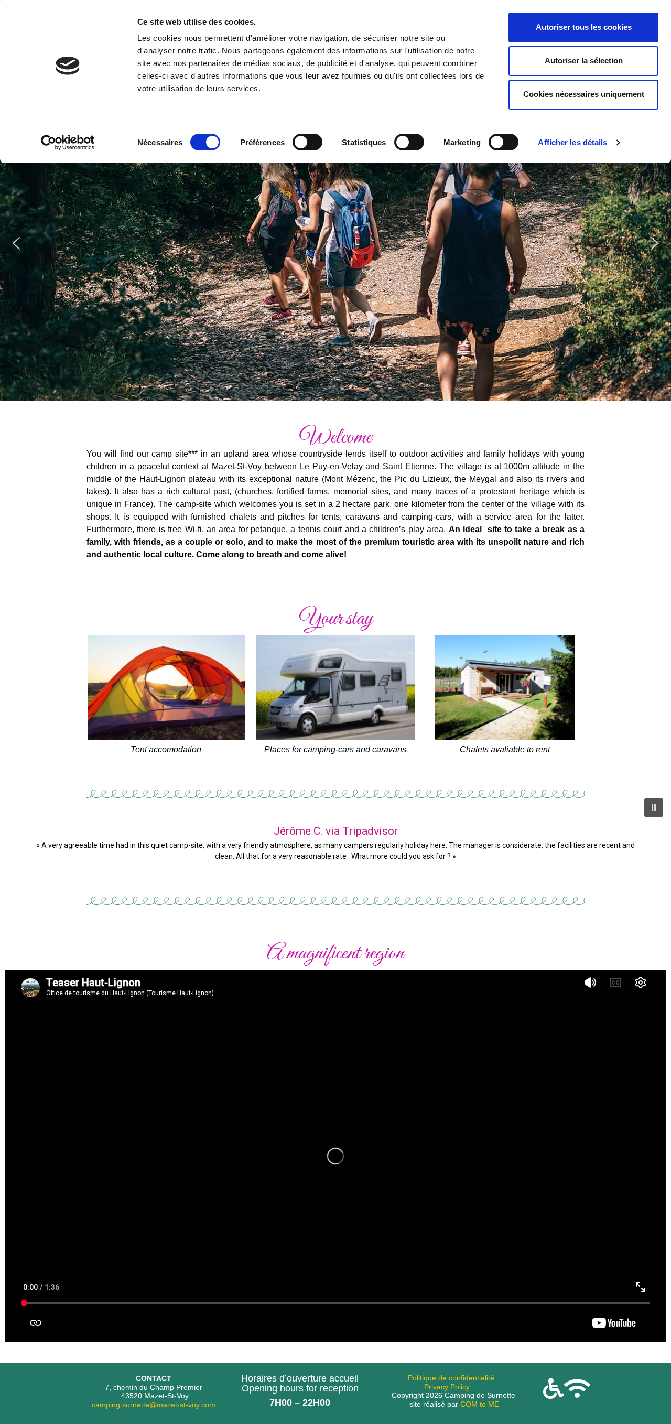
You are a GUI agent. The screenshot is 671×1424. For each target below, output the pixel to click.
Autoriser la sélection (584, 60)
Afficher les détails (572, 142)
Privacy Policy (447, 1387)
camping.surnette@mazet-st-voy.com (153, 1404)
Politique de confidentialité (451, 1378)
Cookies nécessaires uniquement (583, 94)
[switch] (307, 142)
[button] (16, 243)
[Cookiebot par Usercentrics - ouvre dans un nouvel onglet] (68, 142)
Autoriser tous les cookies (584, 27)
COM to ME (479, 1404)
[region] (335, 243)
